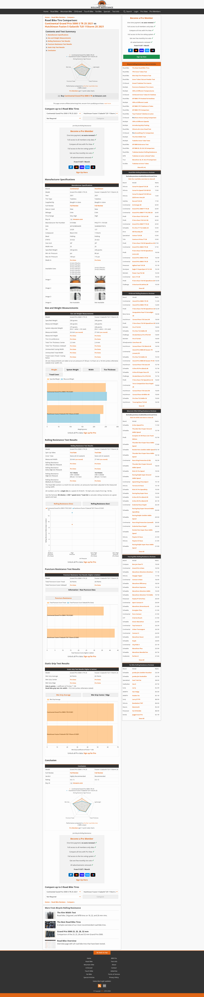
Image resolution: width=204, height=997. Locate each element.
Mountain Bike (66, 11)
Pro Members (155, 11)
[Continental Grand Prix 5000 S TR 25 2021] (75, 282)
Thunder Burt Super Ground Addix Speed (142, 430)
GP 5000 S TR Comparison (140, 110)
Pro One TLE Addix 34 (139, 357)
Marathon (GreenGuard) (140, 606)
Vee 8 (134, 684)
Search (129, 11)
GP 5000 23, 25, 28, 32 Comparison (143, 148)
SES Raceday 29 (137, 232)
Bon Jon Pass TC (137, 564)
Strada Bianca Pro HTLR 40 (141, 335)
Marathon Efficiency (139, 583)
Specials (107, 11)
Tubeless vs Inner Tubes (140, 164)
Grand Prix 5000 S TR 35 (140, 301)
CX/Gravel (78, 11)
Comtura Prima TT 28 (139, 239)
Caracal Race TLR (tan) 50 (141, 391)
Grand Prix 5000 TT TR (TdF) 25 (142, 212)
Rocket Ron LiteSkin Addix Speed (143, 450)
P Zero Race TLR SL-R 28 (140, 216)
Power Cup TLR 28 (138, 273)
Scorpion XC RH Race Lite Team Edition (143, 437)
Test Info (115, 11)
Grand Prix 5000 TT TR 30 (140, 224)
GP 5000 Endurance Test (140, 144)
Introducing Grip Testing (140, 125)
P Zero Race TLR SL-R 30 (140, 220)
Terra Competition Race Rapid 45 (142, 385)
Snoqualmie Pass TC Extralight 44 (142, 314)
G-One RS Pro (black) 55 (140, 501)
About (114, 965)
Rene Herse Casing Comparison (144, 118)
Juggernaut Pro (137, 715)
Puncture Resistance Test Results (60, 44)
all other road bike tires (90, 86)
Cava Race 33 (136, 342)
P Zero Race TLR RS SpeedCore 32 (143, 309)
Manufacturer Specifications (58, 35)
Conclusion (52, 50)
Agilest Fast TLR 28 (138, 265)
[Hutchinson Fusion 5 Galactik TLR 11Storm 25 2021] (100, 282)
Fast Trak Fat (136, 680)
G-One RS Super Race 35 (140, 372)
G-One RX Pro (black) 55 (140, 497)
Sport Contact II (137, 602)
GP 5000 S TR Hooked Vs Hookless (143, 98)
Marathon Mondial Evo (140, 652)
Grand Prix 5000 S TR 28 (140, 247)
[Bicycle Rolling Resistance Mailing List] (104, 987)
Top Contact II (137, 625)
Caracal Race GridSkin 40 (140, 394)
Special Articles (89, 977)
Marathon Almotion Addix (141, 591)
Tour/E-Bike (88, 11)
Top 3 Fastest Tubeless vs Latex (143, 114)
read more (107, 103)
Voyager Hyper (137, 576)
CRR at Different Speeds (140, 121)
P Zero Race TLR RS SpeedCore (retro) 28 (142, 252)
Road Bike (54, 11)
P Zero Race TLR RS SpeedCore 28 (143, 281)
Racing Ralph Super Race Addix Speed (143, 546)
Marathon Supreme (139, 587)
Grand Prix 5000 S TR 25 (140, 261)
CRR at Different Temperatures (143, 91)
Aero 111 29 (136, 277)
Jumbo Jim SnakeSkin (139, 676)
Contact (114, 968)
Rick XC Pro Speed (138, 471)
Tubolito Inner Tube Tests (141, 141)
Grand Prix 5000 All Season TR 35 (143, 361)
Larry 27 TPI (136, 699)
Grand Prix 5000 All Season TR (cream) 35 (142, 351)
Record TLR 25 (137, 201)
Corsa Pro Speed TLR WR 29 (141, 190)
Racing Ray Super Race (140, 493)
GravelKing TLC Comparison (143, 133)
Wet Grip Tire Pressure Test (141, 76)
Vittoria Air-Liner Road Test (141, 129)
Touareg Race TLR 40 (139, 402)
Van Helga (135, 692)
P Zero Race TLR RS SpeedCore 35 (143, 323)
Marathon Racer (138, 637)
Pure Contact (136, 614)
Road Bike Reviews (58, 902)
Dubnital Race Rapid (139, 505)
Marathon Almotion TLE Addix (142, 595)
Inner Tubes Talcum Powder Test (143, 79)
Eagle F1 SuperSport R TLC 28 (142, 269)
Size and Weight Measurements (59, 38)
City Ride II (136, 645)
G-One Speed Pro (138, 425)
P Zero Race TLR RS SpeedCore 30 (143, 243)
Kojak (134, 641)
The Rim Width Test (139, 137)
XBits (102, 991)
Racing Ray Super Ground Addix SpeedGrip (143, 510)
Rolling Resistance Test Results (59, 41)
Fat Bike (98, 11)
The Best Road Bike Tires (140, 68)
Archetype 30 (136, 205)
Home (45, 11)
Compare (70, 902)
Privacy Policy (114, 977)
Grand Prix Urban (138, 568)
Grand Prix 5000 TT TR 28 (140, 209)
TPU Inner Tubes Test (139, 72)
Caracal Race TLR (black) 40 (141, 346)
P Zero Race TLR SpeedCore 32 (142, 380)
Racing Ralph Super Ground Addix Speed (141, 476)
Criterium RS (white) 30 (140, 284)
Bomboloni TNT (137, 703)
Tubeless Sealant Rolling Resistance (144, 152)
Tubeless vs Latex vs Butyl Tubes (143, 156)
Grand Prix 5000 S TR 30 (140, 258)
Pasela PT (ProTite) (138, 599)
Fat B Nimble (136, 711)
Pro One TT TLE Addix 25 (140, 228)
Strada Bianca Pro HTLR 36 (141, 376)
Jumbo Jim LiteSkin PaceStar (142, 673)
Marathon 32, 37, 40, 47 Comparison (144, 160)
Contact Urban (137, 580)
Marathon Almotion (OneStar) (142, 572)
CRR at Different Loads (140, 102)
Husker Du (136, 695)
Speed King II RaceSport (140, 482)
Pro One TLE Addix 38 (139, 331)
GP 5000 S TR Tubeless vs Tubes (142, 106)
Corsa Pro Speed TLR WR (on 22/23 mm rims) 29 (141, 195)
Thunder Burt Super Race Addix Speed (143, 444)
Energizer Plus (137, 610)
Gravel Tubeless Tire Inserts (141, 83)
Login (136, 11)
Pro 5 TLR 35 (136, 327)
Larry (134, 688)
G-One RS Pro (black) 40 (140, 368)
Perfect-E (135, 656)
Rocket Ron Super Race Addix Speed (142, 531)
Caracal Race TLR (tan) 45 (141, 365)
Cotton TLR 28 (137, 235)
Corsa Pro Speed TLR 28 (140, 186)
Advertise (114, 971)
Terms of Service (114, 974)
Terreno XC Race (138, 486)
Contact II (135, 633)
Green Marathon (138, 622)
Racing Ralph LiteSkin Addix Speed (142, 517)
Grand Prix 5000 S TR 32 (140, 305)
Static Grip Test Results (56, 47)
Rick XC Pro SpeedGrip (139, 489)
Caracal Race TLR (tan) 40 (141, 319)
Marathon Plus (137, 648)
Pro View (143, 11)
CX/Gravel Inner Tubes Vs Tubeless (144, 95)
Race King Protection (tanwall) (142, 522)
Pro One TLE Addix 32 (139, 398)
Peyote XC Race (137, 537)
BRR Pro (114, 958)
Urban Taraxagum (138, 629)
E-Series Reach (137, 618)
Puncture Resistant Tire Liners (142, 87)
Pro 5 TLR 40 (136, 339)
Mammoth (136, 707)
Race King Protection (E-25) (141, 460)
